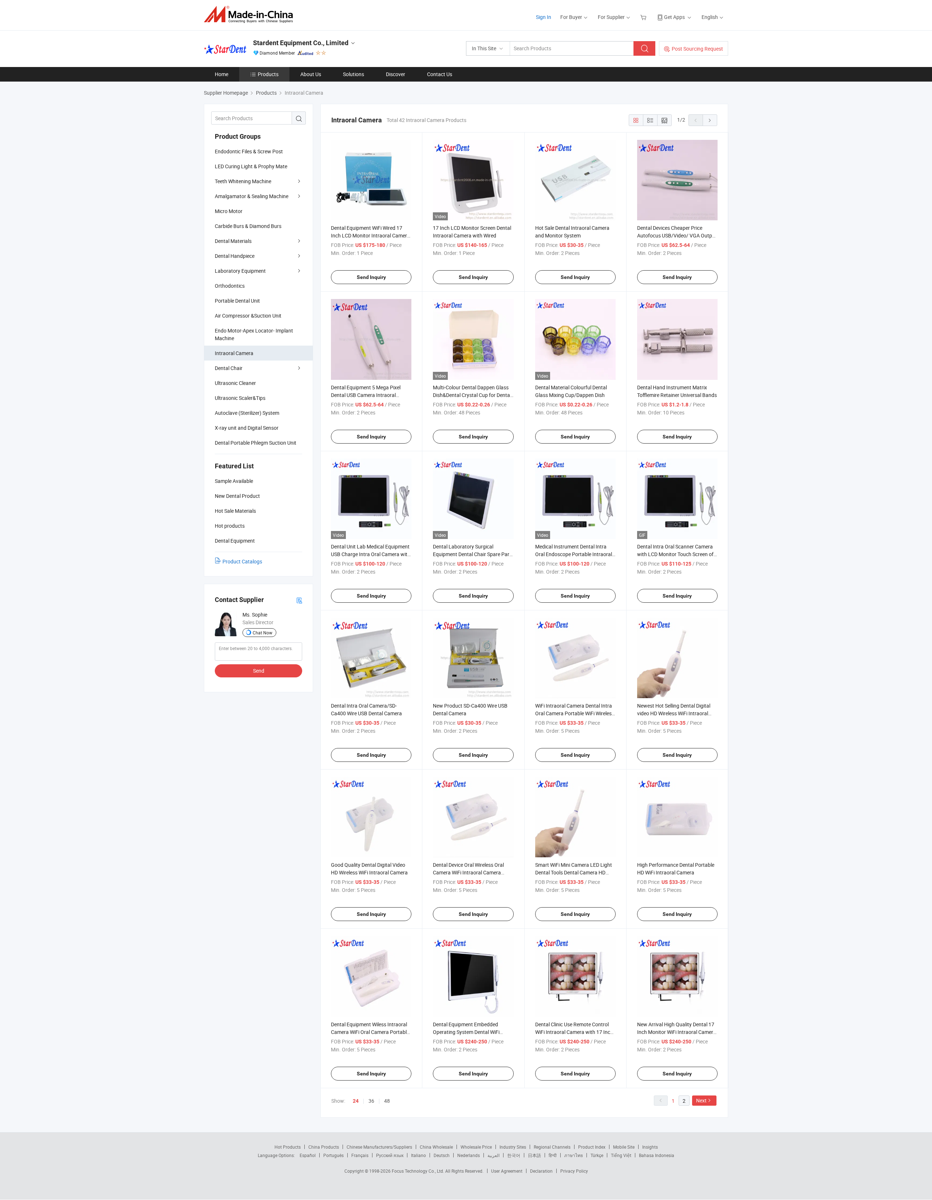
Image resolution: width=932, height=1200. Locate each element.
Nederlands (468, 1155)
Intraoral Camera (234, 353)
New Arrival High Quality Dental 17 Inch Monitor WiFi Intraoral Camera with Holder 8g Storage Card (676, 1032)
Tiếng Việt (621, 1155)
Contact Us (439, 74)
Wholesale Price (476, 1147)
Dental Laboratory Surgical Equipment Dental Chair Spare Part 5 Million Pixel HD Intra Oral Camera (473, 554)
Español (308, 1155)
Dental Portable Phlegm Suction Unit (255, 442)
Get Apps (674, 16)
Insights (650, 1147)
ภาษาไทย (573, 1155)
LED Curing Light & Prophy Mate (251, 166)
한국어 (513, 1155)
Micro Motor (228, 211)
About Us (310, 74)
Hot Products (288, 1147)
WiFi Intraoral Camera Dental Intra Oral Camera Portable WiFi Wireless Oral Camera (574, 713)
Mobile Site (624, 1147)
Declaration (541, 1171)
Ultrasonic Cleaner (235, 382)
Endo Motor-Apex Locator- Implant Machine (254, 334)
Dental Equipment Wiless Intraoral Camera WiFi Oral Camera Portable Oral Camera (370, 1032)
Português (333, 1155)
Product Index (591, 1147)
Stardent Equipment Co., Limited (300, 43)
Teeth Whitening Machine (243, 181)
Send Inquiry (371, 277)
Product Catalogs (242, 561)
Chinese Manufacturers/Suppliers (379, 1147)
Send (258, 670)
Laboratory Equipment (240, 270)
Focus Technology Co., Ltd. (418, 1171)
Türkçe (597, 1155)
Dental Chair (228, 368)
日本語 (534, 1155)
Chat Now (262, 633)
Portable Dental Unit (237, 300)
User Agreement (506, 1171)
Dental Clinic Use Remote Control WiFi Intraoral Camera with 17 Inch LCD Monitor (574, 1032)
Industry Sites (512, 1147)
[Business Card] (299, 600)
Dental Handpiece (234, 255)
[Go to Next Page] (710, 120)
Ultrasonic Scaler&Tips (240, 397)
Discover (395, 74)
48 (387, 1100)
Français (359, 1155)
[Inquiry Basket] (644, 16)
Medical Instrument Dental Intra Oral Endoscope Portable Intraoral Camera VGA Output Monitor (573, 554)
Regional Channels (552, 1147)
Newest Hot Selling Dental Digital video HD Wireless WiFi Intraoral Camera (673, 713)
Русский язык (389, 1155)
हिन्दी (553, 1155)
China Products (323, 1147)
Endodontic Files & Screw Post (249, 151)
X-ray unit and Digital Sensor (247, 427)
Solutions (353, 74)
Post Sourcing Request (697, 48)
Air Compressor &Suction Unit (248, 315)
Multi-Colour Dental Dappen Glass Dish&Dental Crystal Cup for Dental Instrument (472, 395)
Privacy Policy (574, 1171)
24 (356, 1101)
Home (221, 74)
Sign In (543, 16)
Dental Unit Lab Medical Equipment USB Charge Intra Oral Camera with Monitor (370, 554)
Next (701, 1100)
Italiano (418, 1155)
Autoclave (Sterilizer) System (247, 412)
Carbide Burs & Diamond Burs (248, 226)
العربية (493, 1155)
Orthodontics (230, 285)
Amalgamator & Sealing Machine (251, 196)
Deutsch (442, 1155)
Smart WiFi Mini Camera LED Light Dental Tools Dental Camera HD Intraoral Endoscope (573, 872)
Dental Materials (233, 240)
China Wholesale (436, 1147)
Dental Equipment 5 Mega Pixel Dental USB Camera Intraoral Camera (365, 395)
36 (371, 1100)
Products (268, 74)
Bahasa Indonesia (656, 1155)
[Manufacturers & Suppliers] (250, 14)
